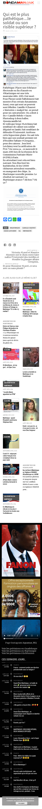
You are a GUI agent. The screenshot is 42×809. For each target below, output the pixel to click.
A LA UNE (7, 285)
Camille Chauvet (28, 228)
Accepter (21, 803)
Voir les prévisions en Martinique (19, 651)
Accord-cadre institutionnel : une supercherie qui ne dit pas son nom (25, 772)
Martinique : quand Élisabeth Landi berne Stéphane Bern (10, 420)
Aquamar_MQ (30, 642)
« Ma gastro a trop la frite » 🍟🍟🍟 (26, 705)
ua (20, 231)
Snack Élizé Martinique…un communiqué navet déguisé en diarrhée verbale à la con (27, 714)
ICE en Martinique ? (20, 765)
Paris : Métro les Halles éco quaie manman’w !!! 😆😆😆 (25, 757)
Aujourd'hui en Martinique (29, 286)
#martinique (15, 228)
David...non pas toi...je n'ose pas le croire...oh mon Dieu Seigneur (30, 428)
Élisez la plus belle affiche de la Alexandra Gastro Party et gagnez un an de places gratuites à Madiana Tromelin (27, 696)
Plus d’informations (28, 800)
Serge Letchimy (10, 231)
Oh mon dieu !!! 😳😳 (21, 676)
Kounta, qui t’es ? (19, 723)
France (16, 665)
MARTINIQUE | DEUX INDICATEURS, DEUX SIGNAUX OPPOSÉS (25, 730)
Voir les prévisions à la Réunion (18, 653)
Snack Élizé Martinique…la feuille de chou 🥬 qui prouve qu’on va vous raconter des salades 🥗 (25, 685)
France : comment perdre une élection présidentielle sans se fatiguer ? (26, 668)
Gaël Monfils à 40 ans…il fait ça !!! (25, 780)
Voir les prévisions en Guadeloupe (19, 648)
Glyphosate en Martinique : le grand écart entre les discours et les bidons (26, 748)
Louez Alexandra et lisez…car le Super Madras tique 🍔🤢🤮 (26, 739)
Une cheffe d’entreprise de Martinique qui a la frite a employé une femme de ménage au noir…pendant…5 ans (26, 789)
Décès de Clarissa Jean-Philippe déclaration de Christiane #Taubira (11, 328)
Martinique (18, 674)
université (27, 231)
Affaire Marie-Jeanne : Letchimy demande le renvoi (10, 482)
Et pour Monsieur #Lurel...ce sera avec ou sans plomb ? (20, 267)
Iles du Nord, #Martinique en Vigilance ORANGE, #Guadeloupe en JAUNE (31, 472)
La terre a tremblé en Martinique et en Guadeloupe (29, 374)
